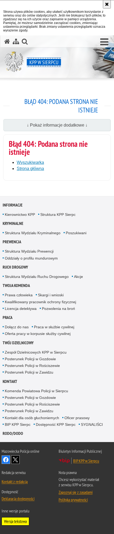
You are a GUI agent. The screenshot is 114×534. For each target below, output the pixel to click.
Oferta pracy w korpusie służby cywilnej (38, 333)
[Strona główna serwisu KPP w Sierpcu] (7, 41)
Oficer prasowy (77, 418)
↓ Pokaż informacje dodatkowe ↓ (57, 125)
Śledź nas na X (15, 459)
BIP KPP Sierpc (17, 424)
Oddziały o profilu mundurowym (31, 258)
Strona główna (30, 168)
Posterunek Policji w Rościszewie (32, 365)
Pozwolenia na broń (58, 308)
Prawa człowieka (19, 295)
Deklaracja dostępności (18, 498)
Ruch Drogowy (15, 267)
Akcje (78, 276)
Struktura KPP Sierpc (58, 214)
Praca (7, 317)
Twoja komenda (16, 285)
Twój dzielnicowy (18, 343)
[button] (104, 42)
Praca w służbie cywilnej (54, 327)
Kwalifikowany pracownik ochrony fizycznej (40, 302)
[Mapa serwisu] (16, 41)
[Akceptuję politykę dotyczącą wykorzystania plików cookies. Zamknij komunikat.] (107, 4)
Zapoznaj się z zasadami (76, 492)
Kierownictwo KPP (20, 214)
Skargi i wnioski (51, 295)
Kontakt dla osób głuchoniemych (32, 418)
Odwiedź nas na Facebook (6, 459)
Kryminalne (13, 223)
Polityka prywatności (73, 499)
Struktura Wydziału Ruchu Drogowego (37, 276)
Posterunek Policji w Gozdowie (30, 359)
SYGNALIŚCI (92, 424)
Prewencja (12, 242)
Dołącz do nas (17, 327)
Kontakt (10, 381)
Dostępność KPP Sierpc (56, 424)
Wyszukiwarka (30, 162)
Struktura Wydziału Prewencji (29, 251)
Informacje (13, 205)
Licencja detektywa (21, 308)
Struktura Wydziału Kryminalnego (32, 233)
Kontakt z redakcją (15, 481)
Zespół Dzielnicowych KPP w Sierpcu (36, 352)
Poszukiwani (76, 233)
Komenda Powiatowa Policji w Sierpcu (36, 391)
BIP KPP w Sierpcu (86, 460)
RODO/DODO (13, 433)
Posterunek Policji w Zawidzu (29, 372)
